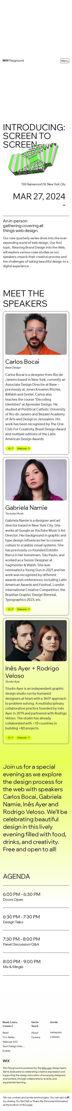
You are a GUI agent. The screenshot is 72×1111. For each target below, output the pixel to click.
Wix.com (47, 1068)
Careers (35, 1037)
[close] (68, 1097)
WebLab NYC (10, 1042)
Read (6, 1033)
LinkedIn (55, 1037)
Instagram (56, 1032)
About (34, 1033)
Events (6, 1051)
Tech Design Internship (14, 1046)
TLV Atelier (9, 1037)
